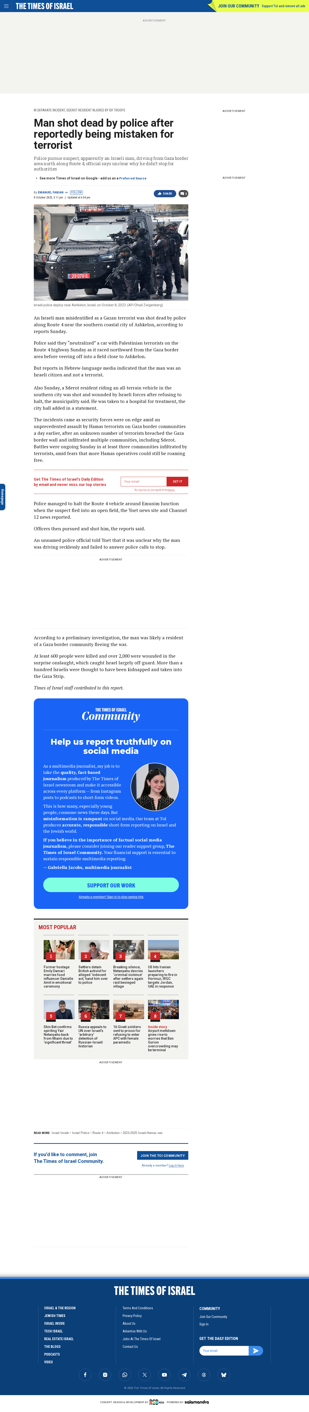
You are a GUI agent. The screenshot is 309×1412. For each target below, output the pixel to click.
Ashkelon (112, 1133)
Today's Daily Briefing (35, 1313)
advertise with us (135, 1331)
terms (171, 490)
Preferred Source (133, 178)
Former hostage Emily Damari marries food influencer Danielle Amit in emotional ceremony (58, 976)
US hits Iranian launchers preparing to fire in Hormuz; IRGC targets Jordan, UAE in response (162, 976)
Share (167, 193)
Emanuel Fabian (50, 192)
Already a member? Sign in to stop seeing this (111, 896)
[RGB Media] (158, 1402)
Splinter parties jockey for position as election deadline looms (36, 1338)
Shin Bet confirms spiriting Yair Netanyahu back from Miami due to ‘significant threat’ (58, 1034)
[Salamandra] (197, 1402)
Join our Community (238, 5)
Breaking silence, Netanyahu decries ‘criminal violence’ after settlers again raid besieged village (128, 976)
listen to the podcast (43, 1361)
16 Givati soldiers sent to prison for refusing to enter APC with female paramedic (127, 1034)
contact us (130, 1347)
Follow (76, 192)
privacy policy (132, 1316)
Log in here (176, 1165)
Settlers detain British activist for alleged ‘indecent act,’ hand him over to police (93, 974)
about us (129, 1323)
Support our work (111, 885)
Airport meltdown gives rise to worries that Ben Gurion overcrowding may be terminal (163, 1038)
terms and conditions (138, 1308)
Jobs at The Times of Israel (142, 1339)
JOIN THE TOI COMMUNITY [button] (163, 1155)
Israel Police (80, 1133)
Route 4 (97, 1133)
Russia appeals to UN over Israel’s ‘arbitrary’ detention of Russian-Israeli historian (92, 1036)
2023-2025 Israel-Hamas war (142, 1133)
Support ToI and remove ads (283, 6)
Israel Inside (60, 1133)
